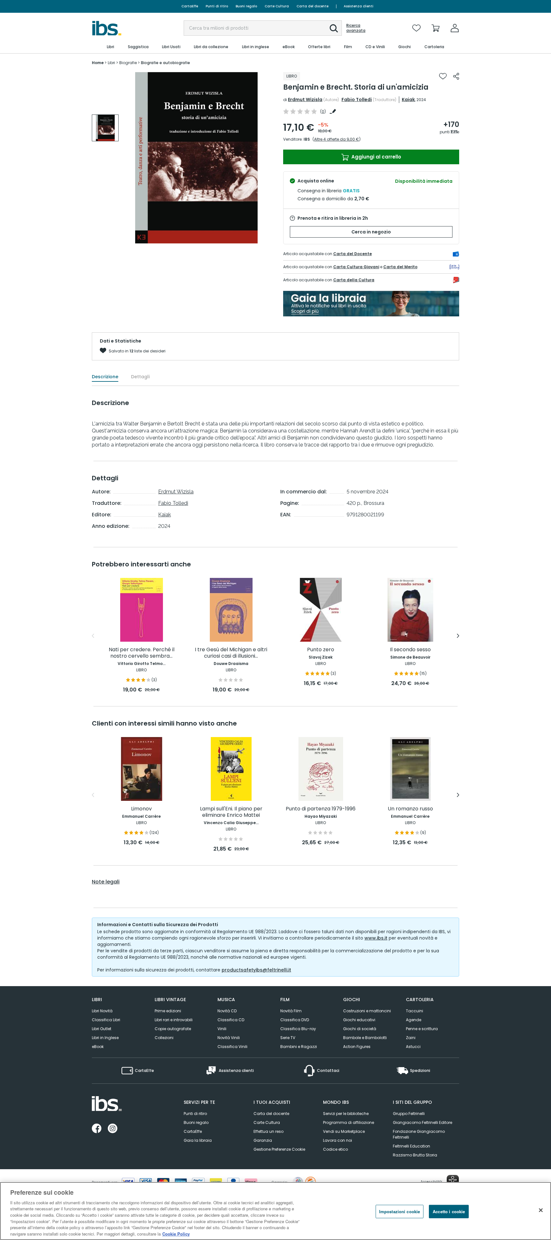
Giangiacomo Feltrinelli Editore (422, 1122)
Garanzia (262, 1140)
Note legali (106, 881)
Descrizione (105, 376)
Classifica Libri (106, 1019)
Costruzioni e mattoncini (367, 1011)
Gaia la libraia (198, 1140)
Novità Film (291, 1011)
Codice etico (335, 1149)
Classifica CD (230, 1019)
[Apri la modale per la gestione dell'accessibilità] (452, 1181)
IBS (307, 139)
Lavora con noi (337, 1140)
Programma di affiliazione (348, 1122)
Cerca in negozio (371, 232)
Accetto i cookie (449, 1211)
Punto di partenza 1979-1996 (321, 809)
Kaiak (408, 99)
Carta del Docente (352, 253)
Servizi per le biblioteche (346, 1113)
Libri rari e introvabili (174, 1019)
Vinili (221, 1028)
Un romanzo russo (410, 809)
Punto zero (320, 649)
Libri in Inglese (105, 1037)
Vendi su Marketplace (344, 1131)
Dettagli (140, 376)
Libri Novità (102, 1011)
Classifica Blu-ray (298, 1028)
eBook (98, 1046)
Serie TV (287, 1037)
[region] (275, 1211)
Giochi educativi (359, 1019)
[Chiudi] (541, 1210)
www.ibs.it (375, 938)
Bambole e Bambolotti (365, 1037)
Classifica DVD (294, 1019)
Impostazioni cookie (399, 1211)
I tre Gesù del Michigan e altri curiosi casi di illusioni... (231, 653)
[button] (334, 28)
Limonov (141, 809)
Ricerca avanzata (355, 28)
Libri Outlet (101, 1028)
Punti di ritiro (217, 6)
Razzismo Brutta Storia (415, 1155)
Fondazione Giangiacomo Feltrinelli (419, 1134)
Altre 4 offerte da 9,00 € (336, 139)
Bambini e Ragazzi (298, 1046)
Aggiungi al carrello (375, 156)
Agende (413, 1019)
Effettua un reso (268, 1131)
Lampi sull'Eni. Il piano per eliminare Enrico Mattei (231, 812)
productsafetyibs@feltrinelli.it (256, 970)
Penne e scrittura (422, 1028)
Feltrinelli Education (411, 1146)
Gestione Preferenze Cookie (279, 1149)
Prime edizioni (168, 1011)
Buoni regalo (246, 6)
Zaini (410, 1037)
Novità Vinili (228, 1037)
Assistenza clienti (358, 6)
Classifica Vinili (232, 1046)
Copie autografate (173, 1028)
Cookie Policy (176, 1233)
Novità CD (227, 1011)
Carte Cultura (277, 6)
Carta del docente (312, 6)
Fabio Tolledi (357, 99)
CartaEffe (189, 6)
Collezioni (164, 1037)
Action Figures (357, 1046)
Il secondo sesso (410, 649)
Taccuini (414, 1011)
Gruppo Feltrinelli (409, 1113)
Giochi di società (359, 1028)
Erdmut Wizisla (305, 99)
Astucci (413, 1046)
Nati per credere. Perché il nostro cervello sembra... (141, 653)
